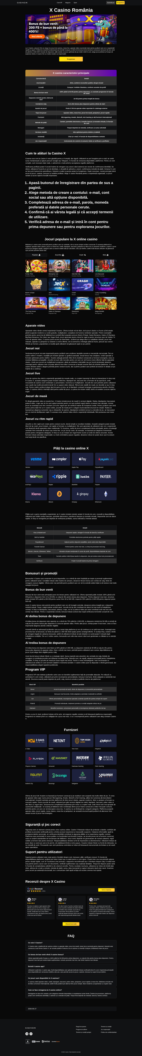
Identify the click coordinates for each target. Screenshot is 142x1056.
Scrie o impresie (106, 890)
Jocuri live (58, 255)
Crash (81, 255)
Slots (104, 255)
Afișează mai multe (71, 924)
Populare (35, 255)
